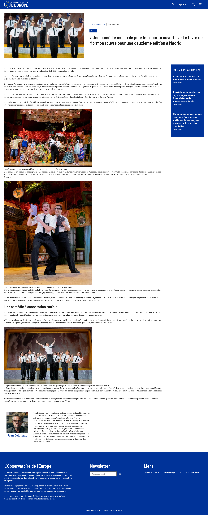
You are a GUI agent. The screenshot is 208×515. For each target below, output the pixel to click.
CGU (181, 473)
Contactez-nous (192, 473)
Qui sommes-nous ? (152, 473)
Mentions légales (169, 473)
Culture (93, 31)
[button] (193, 4)
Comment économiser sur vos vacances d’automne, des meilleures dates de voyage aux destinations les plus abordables (187, 120)
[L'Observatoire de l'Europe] (16, 4)
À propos (183, 4)
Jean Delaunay (113, 24)
